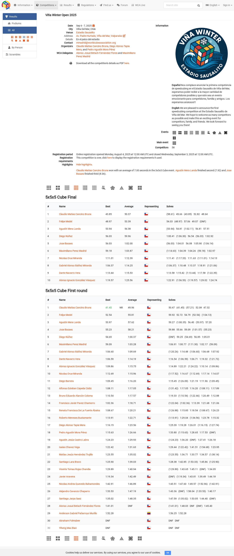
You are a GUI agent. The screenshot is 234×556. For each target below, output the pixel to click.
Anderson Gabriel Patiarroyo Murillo (78, 513)
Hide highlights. (84, 164)
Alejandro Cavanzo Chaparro (74, 491)
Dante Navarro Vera (69, 273)
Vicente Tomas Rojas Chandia (75, 469)
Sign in (227, 5)
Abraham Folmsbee (69, 520)
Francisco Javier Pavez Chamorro (77, 403)
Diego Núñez (65, 236)
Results (13, 16)
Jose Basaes (66, 243)
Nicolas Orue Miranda (70, 258)
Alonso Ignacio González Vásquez (77, 280)
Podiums (16, 23)
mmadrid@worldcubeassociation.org (96, 42)
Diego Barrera (66, 381)
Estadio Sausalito (85, 32)
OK (168, 553)
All (12, 30)
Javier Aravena (67, 476)
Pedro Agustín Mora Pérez (101, 49)
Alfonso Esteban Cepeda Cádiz (75, 388)
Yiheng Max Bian (68, 528)
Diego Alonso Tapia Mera (72, 425)
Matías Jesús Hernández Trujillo (76, 454)
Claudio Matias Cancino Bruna (92, 46)
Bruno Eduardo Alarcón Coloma (76, 395)
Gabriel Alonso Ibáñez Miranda (75, 265)
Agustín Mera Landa (186, 170)
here (126, 63)
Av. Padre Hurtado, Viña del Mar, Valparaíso (99, 36)
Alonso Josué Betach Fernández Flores (97, 53)
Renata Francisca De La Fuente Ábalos (79, 410)
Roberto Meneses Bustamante (75, 417)
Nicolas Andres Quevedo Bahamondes (79, 484)
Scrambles (14, 54)
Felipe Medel (65, 221)
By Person (17, 47)
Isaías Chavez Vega (69, 447)
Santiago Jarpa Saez (70, 498)
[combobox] (183, 5)
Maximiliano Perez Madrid (73, 250)
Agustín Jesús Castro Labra (74, 439)
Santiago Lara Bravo (70, 461)
